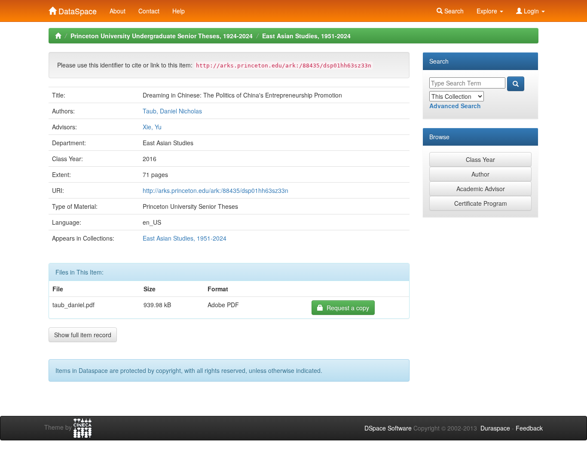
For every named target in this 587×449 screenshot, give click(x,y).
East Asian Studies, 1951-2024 (306, 35)
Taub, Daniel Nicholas (172, 111)
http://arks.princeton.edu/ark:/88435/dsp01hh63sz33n (215, 190)
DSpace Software (388, 428)
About (117, 10)
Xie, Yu (152, 126)
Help (178, 10)
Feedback (529, 428)
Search (453, 10)
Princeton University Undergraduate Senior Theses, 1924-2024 (161, 35)
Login (531, 10)
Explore (488, 10)
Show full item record (82, 334)
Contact (148, 10)
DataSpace (76, 9)
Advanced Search (455, 105)
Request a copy (346, 307)
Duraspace (495, 428)
